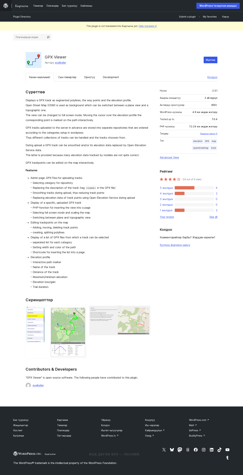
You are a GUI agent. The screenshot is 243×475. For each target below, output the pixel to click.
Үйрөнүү (105, 420)
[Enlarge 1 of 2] (82, 310)
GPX (207, 141)
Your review (167, 217)
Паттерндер (64, 435)
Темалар (62, 425)
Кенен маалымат (39, 77)
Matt (193, 425)
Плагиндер (63, 430)
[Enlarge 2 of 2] (145, 310)
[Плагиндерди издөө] (48, 37)
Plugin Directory (22, 16)
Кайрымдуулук (155, 430)
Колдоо (212, 77)
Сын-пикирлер (67, 77)
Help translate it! (148, 26)
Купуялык (18, 435)
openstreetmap (200, 148)
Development (111, 77)
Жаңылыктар (20, 425)
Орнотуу (89, 77)
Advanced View (169, 157)
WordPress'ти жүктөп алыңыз (218, 5)
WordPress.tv (110, 435)
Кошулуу (150, 420)
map (214, 141)
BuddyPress (197, 435)
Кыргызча (50, 454)
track (213, 148)
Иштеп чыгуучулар (111, 430)
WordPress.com (199, 420)
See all (213, 217)
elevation (197, 141)
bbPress (195, 430)
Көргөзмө (62, 420)
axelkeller (60, 62)
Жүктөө (210, 59)
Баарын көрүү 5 (208, 133)
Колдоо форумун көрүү (175, 245)
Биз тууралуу (21, 420)
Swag (149, 435)
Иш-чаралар (152, 425)
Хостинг (17, 430)
